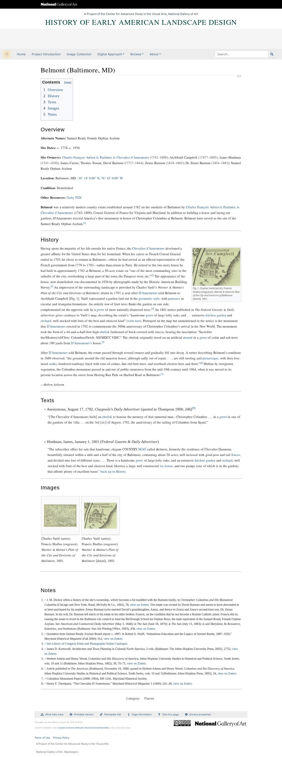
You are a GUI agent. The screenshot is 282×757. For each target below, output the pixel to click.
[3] (51, 286)
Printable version (83, 714)
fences (235, 455)
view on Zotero (145, 628)
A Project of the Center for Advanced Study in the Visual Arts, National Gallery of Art (141, 14)
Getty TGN (74, 197)
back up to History (113, 471)
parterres (174, 298)
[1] (84, 223)
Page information (142, 714)
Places (149, 698)
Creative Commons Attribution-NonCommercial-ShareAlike (83, 728)
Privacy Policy (61, 737)
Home (21, 54)
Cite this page (170, 714)
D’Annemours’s (81, 343)
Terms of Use (42, 737)
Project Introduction (46, 54)
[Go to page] (272, 54)
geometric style (149, 298)
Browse (135, 54)
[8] (193, 408)
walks (53, 364)
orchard (46, 321)
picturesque (210, 358)
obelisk (105, 332)
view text (134, 321)
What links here (54, 714)
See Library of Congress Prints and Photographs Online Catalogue (87, 643)
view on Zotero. (139, 604)
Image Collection (79, 54)
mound (187, 337)
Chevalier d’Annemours (148, 248)
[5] (103, 342)
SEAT (142, 449)
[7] (162, 374)
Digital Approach (109, 54)
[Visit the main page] (7, 54)
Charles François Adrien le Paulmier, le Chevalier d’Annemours (105, 157)
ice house (166, 466)
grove (100, 309)
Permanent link (112, 714)
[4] (152, 308)
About (154, 54)
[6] (201, 363)
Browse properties (200, 714)
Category (132, 698)
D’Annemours (148, 293)
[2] (152, 275)
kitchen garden (216, 315)
